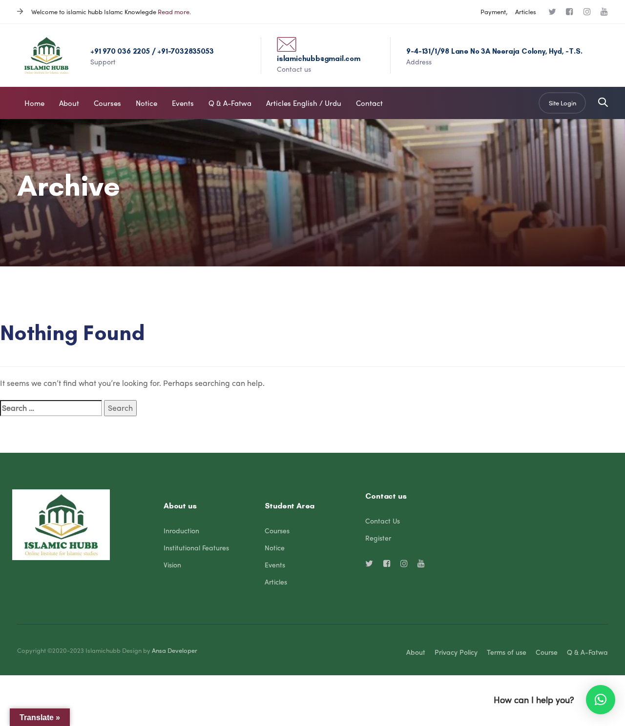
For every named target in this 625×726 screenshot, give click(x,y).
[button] (603, 102)
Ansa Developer (174, 650)
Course (547, 652)
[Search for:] (51, 408)
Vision (172, 564)
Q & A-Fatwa (587, 652)
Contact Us (382, 520)
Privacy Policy (456, 652)
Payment (493, 11)
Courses (277, 530)
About (415, 652)
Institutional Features (196, 547)
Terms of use (506, 652)
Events (275, 564)
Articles (525, 11)
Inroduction (181, 530)
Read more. (174, 11)
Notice (275, 547)
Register (378, 538)
